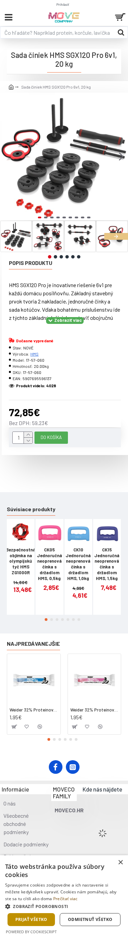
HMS (34, 353)
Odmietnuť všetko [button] (90, 919)
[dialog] (64, 897)
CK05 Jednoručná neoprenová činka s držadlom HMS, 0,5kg (49, 564)
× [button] (120, 862)
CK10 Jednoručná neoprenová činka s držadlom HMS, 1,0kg (78, 564)
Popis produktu (30, 263)
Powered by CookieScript (31, 931)
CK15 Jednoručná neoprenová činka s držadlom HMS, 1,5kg (106, 564)
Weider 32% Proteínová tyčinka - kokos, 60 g (34, 710)
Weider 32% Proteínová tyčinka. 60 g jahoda (94, 710)
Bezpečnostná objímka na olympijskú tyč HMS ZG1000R (20, 561)
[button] (7, 156)
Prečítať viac (65, 899)
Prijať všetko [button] (31, 919)
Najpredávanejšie (33, 643)
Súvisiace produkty (31, 509)
